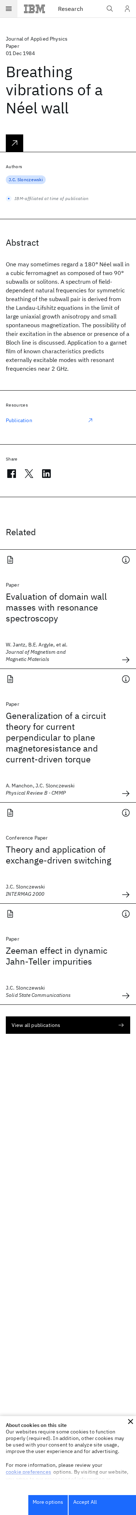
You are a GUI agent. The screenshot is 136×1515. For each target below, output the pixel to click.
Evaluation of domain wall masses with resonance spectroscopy (56, 607)
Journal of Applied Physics (36, 39)
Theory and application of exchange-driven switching (58, 855)
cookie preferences (28, 1472)
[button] (130, 1421)
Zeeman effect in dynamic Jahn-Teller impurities (56, 956)
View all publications (36, 1025)
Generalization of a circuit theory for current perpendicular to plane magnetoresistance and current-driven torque (56, 737)
